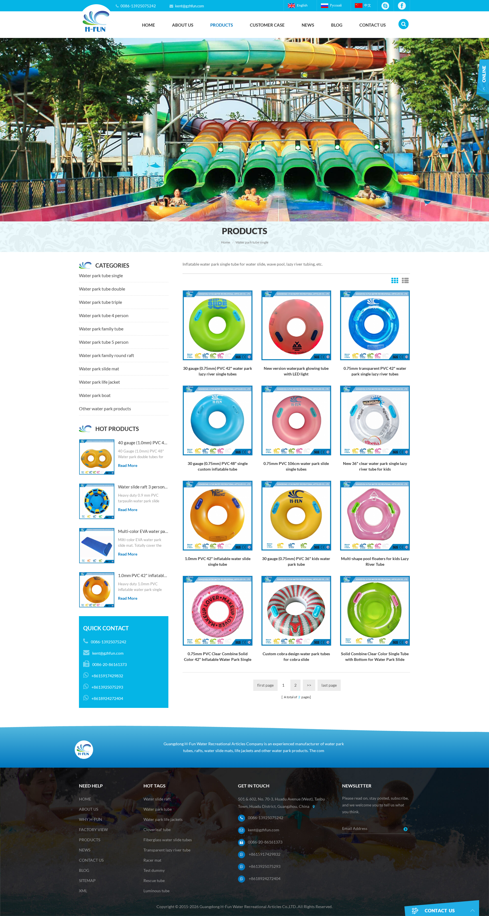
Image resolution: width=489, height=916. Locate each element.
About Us (182, 24)
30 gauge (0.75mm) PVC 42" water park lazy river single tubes (217, 371)
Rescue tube (154, 880)
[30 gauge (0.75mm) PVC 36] (296, 515)
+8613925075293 (264, 866)
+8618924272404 (264, 878)
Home (148, 24)
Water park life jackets (163, 819)
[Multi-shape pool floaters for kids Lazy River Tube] (375, 515)
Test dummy (154, 870)
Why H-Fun (90, 819)
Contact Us (372, 24)
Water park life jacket (99, 382)
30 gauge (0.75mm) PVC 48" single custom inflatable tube (218, 466)
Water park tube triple (100, 302)
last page (329, 685)
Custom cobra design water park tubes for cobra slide (296, 656)
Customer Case (267, 24)
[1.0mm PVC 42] (97, 590)
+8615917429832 (264, 854)
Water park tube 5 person (103, 342)
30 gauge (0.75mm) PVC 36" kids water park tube (296, 561)
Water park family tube (101, 328)
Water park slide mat (99, 368)
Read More (127, 465)
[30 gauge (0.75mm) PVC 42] (217, 325)
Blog (336, 24)
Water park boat (95, 395)
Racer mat (152, 860)
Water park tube (157, 809)
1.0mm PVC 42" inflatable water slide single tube (143, 575)
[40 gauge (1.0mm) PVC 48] (97, 457)
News (308, 24)
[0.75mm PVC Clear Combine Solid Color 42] (217, 610)
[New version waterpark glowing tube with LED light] (296, 325)
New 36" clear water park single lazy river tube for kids (375, 466)
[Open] (482, 84)
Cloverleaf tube (157, 829)
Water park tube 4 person (103, 315)
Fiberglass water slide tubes (167, 839)
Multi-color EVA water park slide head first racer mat (143, 531)
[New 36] (375, 420)
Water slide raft (157, 799)
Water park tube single (251, 242)
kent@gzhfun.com (189, 6)
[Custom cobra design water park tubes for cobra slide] (296, 610)
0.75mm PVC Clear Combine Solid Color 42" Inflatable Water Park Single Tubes (217, 656)
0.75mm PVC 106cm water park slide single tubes (296, 466)
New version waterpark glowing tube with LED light (296, 371)
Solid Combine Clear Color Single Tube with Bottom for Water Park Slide (375, 656)
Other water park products (105, 408)
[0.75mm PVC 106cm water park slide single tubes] (296, 420)
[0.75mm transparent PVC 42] (375, 325)
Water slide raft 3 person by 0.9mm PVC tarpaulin (143, 486)
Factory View (93, 829)
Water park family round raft (106, 355)
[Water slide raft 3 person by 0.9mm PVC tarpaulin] (97, 501)
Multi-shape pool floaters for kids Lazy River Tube (375, 561)
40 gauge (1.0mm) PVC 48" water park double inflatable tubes (143, 442)
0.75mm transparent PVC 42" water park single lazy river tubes (375, 371)
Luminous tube (156, 890)
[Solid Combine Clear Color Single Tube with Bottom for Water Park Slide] (375, 610)
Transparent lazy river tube (166, 849)
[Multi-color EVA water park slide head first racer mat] (97, 545)
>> (309, 685)
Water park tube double (102, 288)
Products (221, 24)
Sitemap (87, 880)
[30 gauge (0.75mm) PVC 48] (217, 420)
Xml (83, 890)
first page (265, 685)
